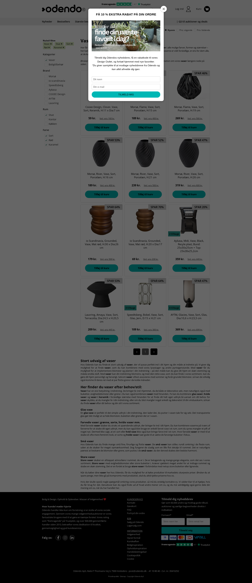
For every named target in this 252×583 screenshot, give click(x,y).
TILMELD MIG (126, 94)
